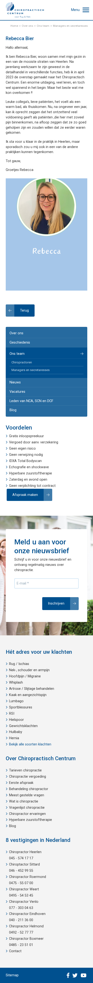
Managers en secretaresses (30, 370)
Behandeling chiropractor (28, 789)
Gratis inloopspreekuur (26, 436)
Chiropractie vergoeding (27, 777)
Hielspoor (16, 720)
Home (14, 25)
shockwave (40, 467)
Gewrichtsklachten (23, 726)
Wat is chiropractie (23, 801)
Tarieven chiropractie (25, 770)
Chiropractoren (21, 362)
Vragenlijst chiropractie (27, 808)
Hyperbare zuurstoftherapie (30, 473)
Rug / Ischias (19, 664)
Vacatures (17, 392)
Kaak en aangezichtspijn (27, 695)
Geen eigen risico (22, 448)
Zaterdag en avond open (28, 480)
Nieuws (15, 382)
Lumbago (16, 701)
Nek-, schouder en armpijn (29, 670)
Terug (24, 310)
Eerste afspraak (21, 783)
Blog (13, 410)
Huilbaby (15, 732)
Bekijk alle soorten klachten (30, 744)
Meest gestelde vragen (26, 795)
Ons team (17, 354)
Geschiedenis (20, 342)
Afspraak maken (25, 495)
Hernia (14, 738)
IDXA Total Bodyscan (25, 461)
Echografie (17, 467)
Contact (15, 951)
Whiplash (16, 682)
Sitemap (12, 975)
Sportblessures (20, 707)
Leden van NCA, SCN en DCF (31, 401)
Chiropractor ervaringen (27, 814)
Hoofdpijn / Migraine (25, 676)
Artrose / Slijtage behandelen (31, 689)
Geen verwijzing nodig (26, 455)
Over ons (16, 333)
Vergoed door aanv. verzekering (33, 442)
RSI (11, 714)
